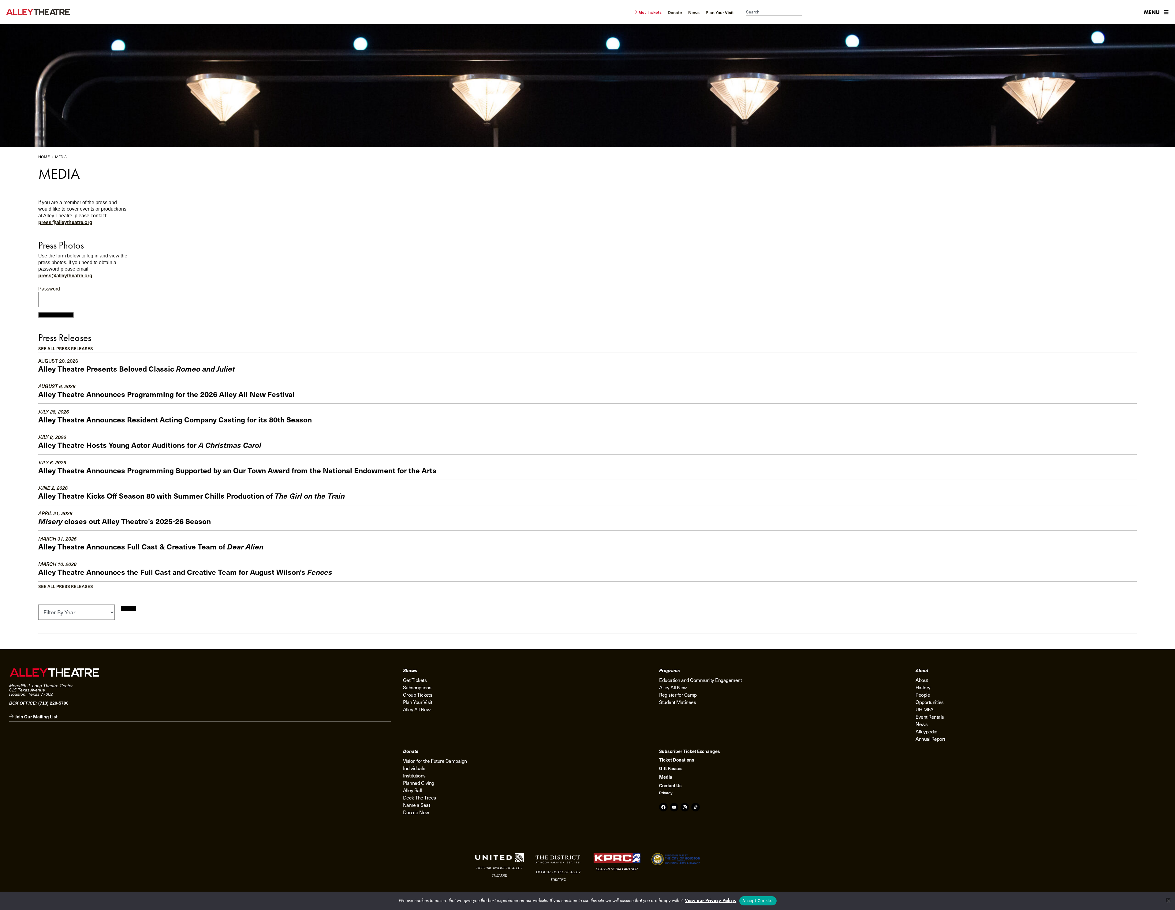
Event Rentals (930, 716)
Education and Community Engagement (700, 679)
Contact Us (670, 785)
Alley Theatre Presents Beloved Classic (136, 368)
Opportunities (930, 702)
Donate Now (416, 812)
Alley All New (417, 709)
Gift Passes (671, 768)
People (923, 694)
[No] (1168, 900)
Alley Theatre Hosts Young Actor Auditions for (149, 445)
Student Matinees (677, 702)
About (922, 679)
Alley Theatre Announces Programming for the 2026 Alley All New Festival (166, 394)
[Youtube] (674, 807)
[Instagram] (685, 807)
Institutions (414, 775)
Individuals (414, 768)
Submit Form (56, 315)
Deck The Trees (419, 797)
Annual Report (930, 738)
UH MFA (924, 709)
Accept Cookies (758, 900)
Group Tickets (417, 694)
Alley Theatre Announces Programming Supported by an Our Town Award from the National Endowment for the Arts (237, 470)
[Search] (805, 12)
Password (49, 288)
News (921, 724)
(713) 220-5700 (53, 703)
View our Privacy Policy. (710, 900)
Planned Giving (418, 782)
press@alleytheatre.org (65, 222)
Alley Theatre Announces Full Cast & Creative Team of (150, 546)
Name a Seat (416, 804)
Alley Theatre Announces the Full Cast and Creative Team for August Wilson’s (185, 572)
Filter (128, 608)
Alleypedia (926, 731)
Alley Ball (412, 790)
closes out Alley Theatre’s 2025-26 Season (124, 521)
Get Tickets (415, 679)
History (923, 687)
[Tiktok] (695, 807)
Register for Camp (678, 694)
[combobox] (774, 12)
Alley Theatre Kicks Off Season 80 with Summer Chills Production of (191, 495)
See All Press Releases (65, 348)
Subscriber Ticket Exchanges (689, 751)
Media (665, 777)
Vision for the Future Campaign (435, 760)
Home (44, 156)
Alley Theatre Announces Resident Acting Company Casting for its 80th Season (175, 419)
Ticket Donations (676, 760)
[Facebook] (663, 807)
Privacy (666, 793)
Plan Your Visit (417, 702)
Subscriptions (417, 687)
